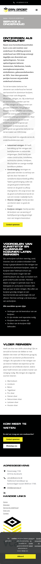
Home (5, 18)
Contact (6, 513)
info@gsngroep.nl (14, 488)
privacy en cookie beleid (30, 542)
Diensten (6, 505)
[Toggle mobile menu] (37, 10)
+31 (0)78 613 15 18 (14, 478)
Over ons (6, 511)
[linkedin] (4, 493)
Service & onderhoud (10, 508)
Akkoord (20, 556)
